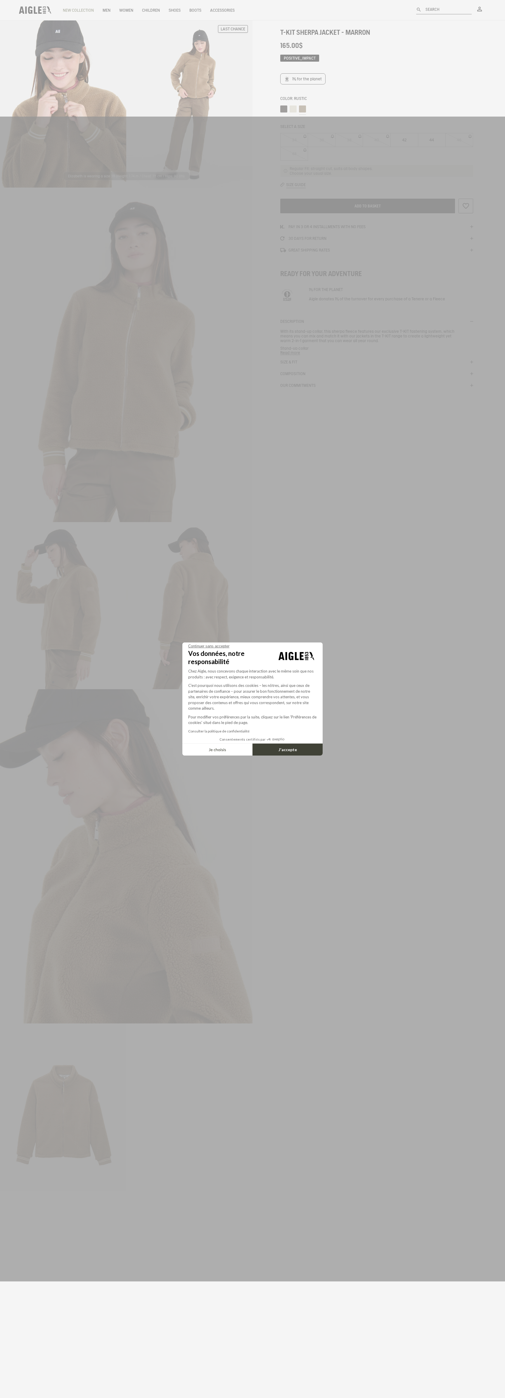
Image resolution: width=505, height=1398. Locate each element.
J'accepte (288, 749)
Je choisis (217, 749)
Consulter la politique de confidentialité (219, 731)
